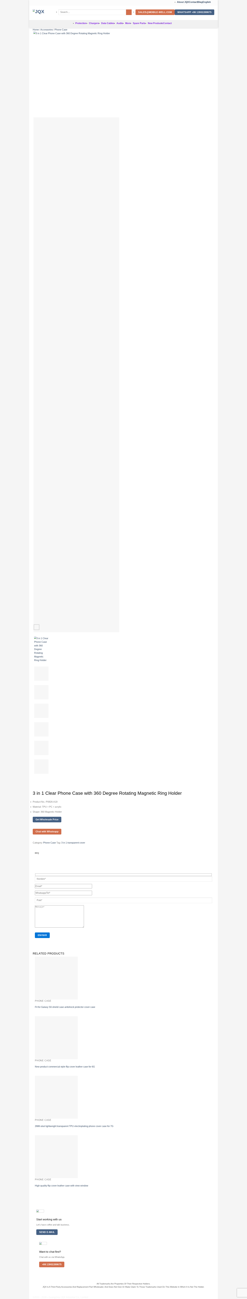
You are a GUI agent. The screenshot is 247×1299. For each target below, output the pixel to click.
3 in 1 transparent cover (73, 842)
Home (36, 29)
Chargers (94, 23)
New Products (155, 23)
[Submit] (129, 12)
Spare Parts (139, 23)
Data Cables (107, 23)
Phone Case (61, 29)
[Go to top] (241, 1295)
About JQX (183, 2)
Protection (81, 23)
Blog (200, 2)
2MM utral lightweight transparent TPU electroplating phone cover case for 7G (74, 1126)
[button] (36, 627)
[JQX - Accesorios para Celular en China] (43, 12)
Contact (193, 2)
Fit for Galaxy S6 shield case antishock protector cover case (65, 1007)
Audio (119, 23)
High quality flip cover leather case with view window (61, 1185)
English (207, 2)
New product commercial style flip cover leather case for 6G (65, 1066)
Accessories (46, 29)
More (128, 23)
